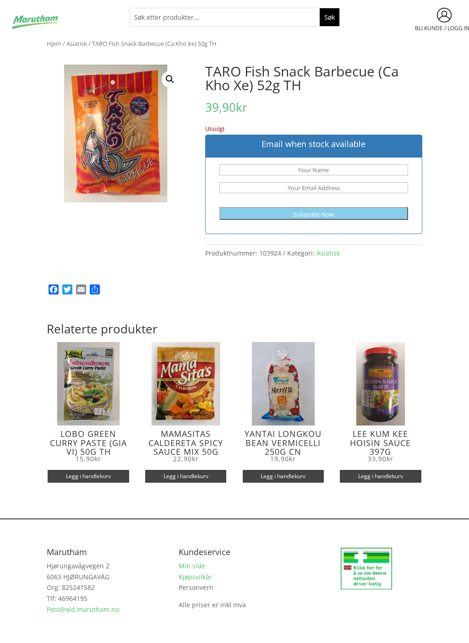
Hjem (54, 43)
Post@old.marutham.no (83, 609)
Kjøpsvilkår (195, 576)
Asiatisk (76, 43)
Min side (192, 565)
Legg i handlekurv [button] (88, 476)
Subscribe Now (313, 214)
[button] (170, 79)
